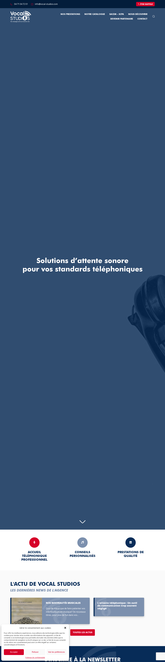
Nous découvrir (137, 14)
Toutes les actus (82, 632)
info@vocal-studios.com (46, 4)
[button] (65, 628)
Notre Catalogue (94, 14)
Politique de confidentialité (35, 657)
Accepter (14, 652)
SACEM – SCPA (116, 14)
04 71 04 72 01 (21, 4)
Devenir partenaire (121, 19)
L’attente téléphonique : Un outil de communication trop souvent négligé (117, 606)
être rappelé (146, 4)
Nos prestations (70, 14)
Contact (142, 19)
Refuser (35, 652)
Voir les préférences (56, 652)
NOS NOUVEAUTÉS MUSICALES (63, 603)
